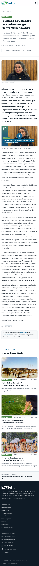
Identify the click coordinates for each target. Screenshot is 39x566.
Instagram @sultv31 (9, 539)
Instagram (6, 335)
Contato (4, 521)
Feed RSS (6, 552)
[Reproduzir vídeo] (19, 136)
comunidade (8, 326)
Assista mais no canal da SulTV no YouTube (17, 148)
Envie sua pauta (6, 518)
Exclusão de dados (7, 527)
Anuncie (4, 516)
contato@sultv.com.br (10, 549)
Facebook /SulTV (9, 542)
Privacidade (5, 524)
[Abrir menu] (35, 3)
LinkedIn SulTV (8, 546)
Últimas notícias (6, 507)
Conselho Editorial (7, 513)
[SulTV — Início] (8, 3)
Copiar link (28, 50)
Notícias (7, 11)
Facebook (23, 332)
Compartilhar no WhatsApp (12, 50)
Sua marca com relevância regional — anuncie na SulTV (17, 477)
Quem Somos (5, 510)
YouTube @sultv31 (9, 536)
